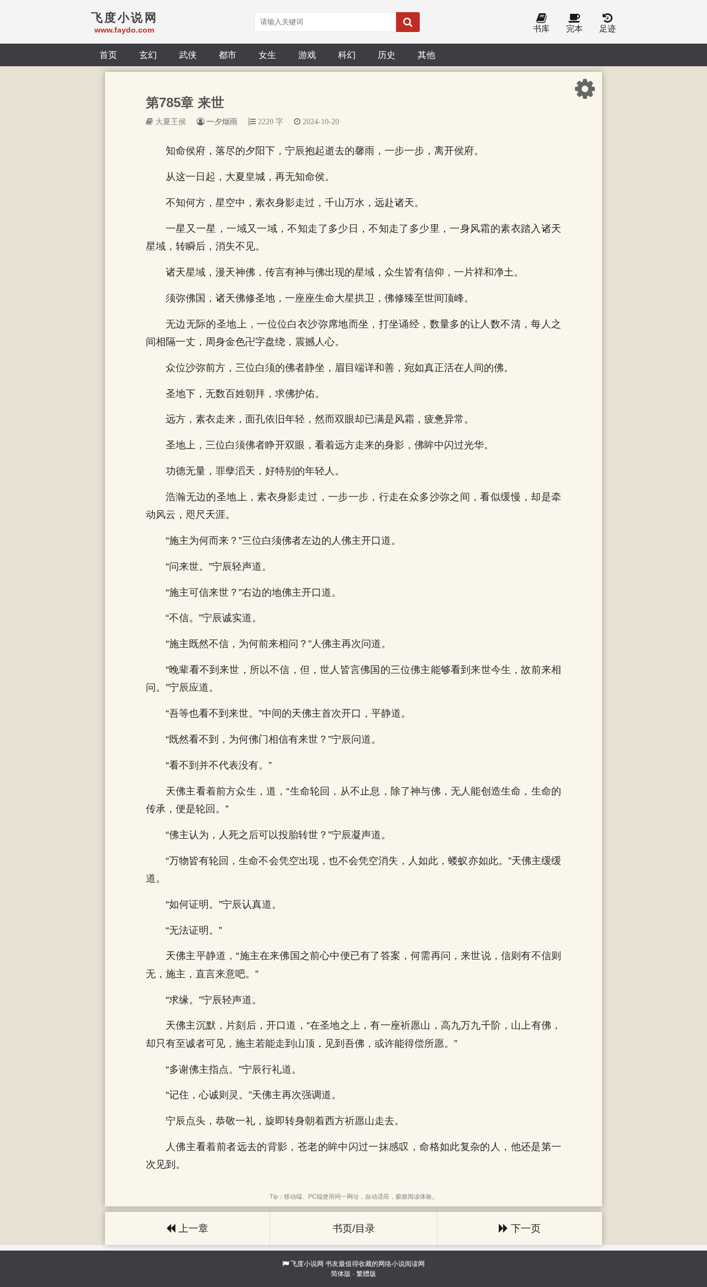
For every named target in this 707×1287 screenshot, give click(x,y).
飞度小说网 (307, 1264)
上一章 (192, 1228)
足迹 (607, 28)
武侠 (188, 55)
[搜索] (408, 22)
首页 (108, 55)
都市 (227, 55)
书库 (541, 28)
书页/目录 (354, 1228)
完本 (574, 28)
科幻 (347, 55)
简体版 (341, 1274)
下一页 (524, 1228)
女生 (267, 55)
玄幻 (148, 55)
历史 (386, 55)
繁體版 (366, 1274)
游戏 (307, 55)
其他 (426, 55)
